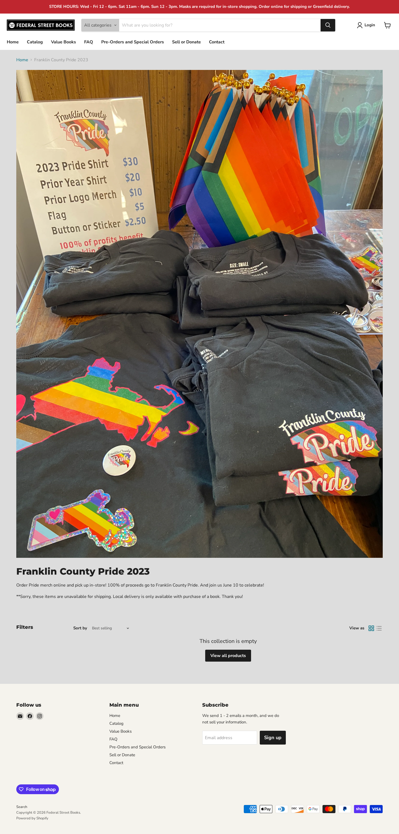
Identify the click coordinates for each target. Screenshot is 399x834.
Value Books (63, 42)
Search (21, 806)
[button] (367, 25)
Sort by (80, 628)
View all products (228, 656)
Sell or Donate (186, 42)
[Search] (328, 25)
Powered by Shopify (32, 818)
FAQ (88, 42)
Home (13, 42)
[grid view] (371, 628)
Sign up (272, 737)
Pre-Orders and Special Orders (132, 42)
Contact (216, 42)
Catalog (35, 42)
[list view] (379, 628)
